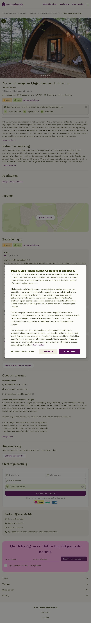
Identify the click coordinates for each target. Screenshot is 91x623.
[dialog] (45, 311)
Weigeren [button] (48, 351)
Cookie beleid (38, 345)
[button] (22, 351)
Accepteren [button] (69, 351)
